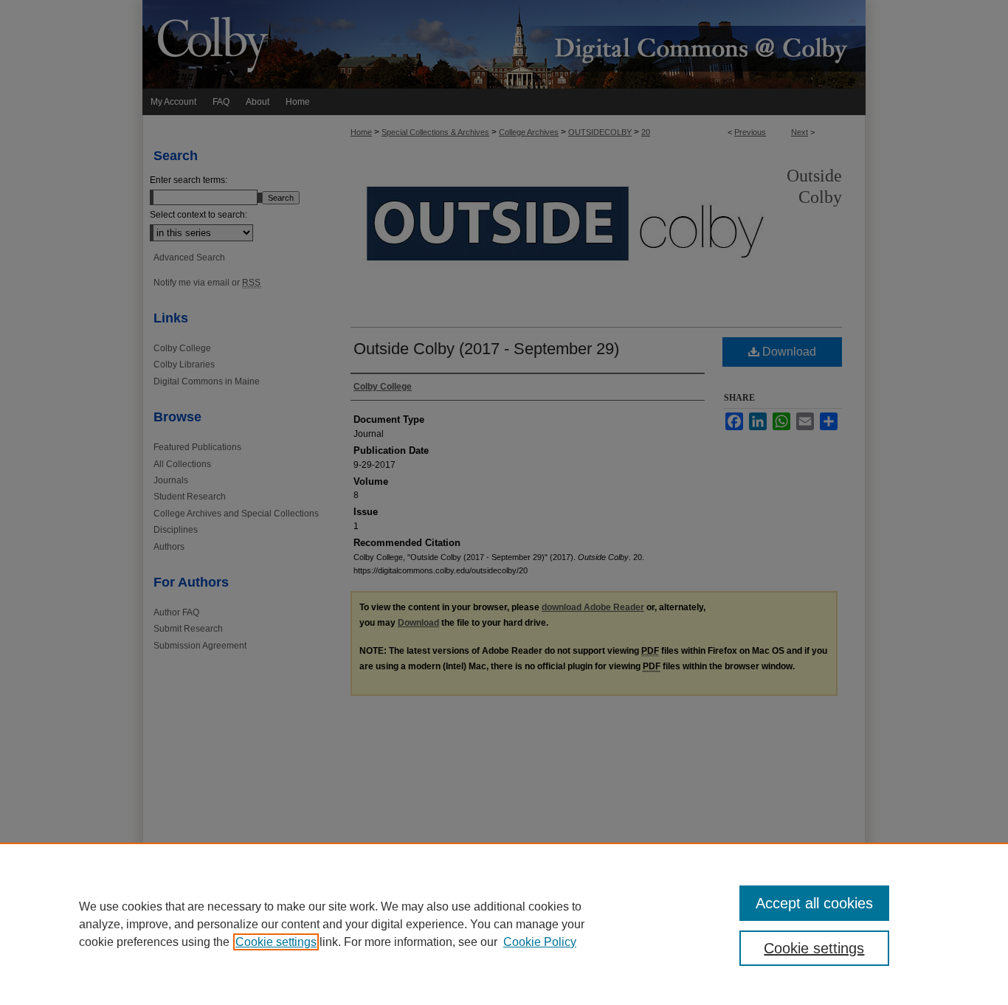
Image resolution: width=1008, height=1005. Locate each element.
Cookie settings (276, 942)
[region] (504, 924)
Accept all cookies (814, 903)
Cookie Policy (539, 942)
